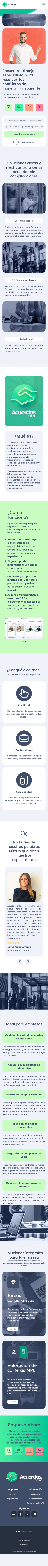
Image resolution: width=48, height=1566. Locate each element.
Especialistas (12, 1499)
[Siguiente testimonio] (28, 961)
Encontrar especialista (24, 134)
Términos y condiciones (24, 1536)
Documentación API (35, 1503)
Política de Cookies (24, 1540)
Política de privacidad (24, 1531)
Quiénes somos (35, 1499)
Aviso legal (24, 1545)
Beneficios (35, 1494)
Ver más (13, 1329)
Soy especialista (26, 142)
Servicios (12, 1494)
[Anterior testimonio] (20, 961)
